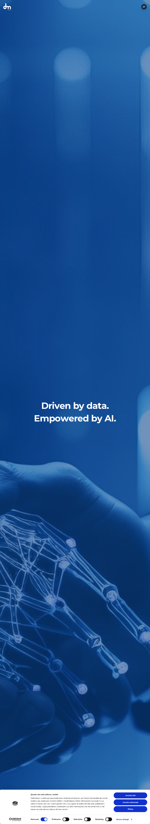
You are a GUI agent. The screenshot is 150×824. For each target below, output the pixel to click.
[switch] (66, 819)
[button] (144, 7)
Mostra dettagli (122, 819)
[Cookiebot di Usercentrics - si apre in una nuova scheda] (15, 819)
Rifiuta (130, 809)
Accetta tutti (130, 795)
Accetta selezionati (130, 802)
